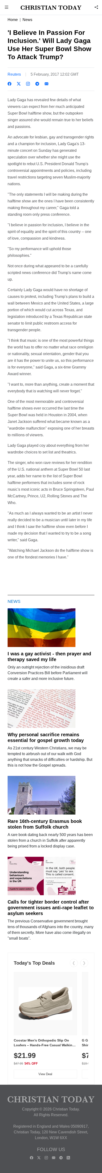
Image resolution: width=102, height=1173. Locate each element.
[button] (6, 8)
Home (13, 20)
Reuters (14, 74)
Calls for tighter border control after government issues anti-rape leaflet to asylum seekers (51, 907)
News (27, 20)
